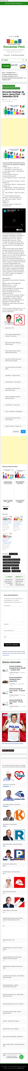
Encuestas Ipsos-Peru (8, 86)
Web (5, 637)
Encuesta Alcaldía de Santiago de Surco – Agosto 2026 (15, 679)
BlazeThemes (20, 1068)
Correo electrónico (9, 630)
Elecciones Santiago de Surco (11, 562)
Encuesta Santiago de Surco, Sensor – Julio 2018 (7, 523)
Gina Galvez (15, 568)
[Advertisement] (14, 21)
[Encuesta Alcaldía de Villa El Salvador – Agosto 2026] (20, 67)
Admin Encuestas (7, 99)
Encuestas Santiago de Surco (11, 88)
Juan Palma (6, 571)
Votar (23, 431)
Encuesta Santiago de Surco (10, 565)
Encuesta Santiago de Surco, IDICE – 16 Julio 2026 (16, 701)
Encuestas (13, 684)
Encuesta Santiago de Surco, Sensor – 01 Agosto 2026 (17, 690)
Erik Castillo (6, 568)
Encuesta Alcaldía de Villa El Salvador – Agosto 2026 (12, 3)
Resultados (16, 431)
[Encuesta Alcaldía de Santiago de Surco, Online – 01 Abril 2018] (18, 518)
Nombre (6, 624)
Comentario (7, 605)
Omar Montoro (16, 571)
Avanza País (6, 556)
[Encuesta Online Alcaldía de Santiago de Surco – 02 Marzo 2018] (7, 535)
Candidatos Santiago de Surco (11, 559)
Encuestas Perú (14, 47)
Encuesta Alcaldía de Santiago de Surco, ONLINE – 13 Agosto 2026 (17, 668)
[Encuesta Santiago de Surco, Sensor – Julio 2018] (7, 518)
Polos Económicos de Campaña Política (12, 743)
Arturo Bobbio (13, 554)
